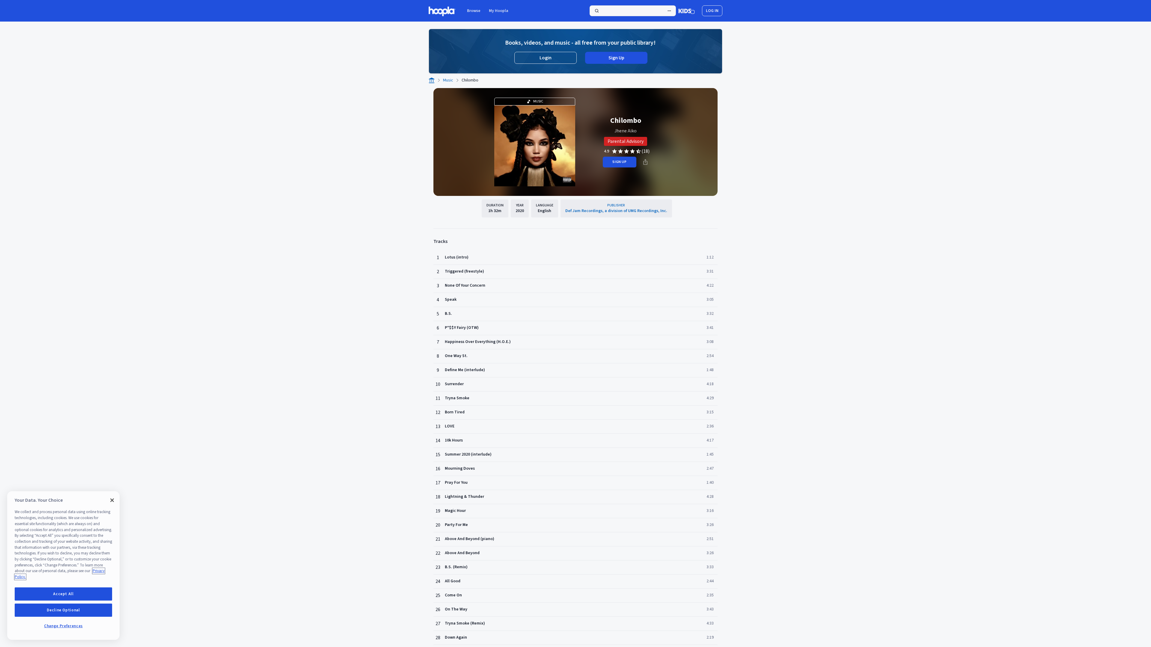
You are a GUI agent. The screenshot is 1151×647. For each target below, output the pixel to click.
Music (448, 80)
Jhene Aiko (625, 131)
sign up (619, 161)
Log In (712, 11)
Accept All (63, 594)
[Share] (645, 162)
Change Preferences (63, 626)
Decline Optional (63, 610)
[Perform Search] (633, 10)
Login (546, 58)
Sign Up (616, 58)
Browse (473, 11)
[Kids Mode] (686, 11)
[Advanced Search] (669, 10)
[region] (63, 565)
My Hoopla (498, 11)
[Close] (112, 500)
